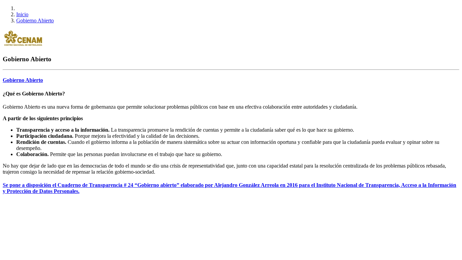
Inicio (22, 14)
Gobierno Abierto (35, 20)
